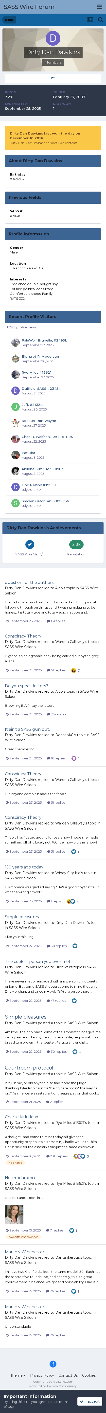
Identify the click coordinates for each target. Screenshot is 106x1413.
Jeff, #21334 (32, 405)
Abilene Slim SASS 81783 (43, 469)
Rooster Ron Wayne (39, 421)
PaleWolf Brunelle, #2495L (44, 340)
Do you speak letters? (26, 686)
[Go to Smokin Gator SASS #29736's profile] (15, 503)
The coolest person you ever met (38, 961)
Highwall (62, 967)
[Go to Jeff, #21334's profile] (15, 407)
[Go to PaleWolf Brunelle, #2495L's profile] (15, 342)
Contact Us (68, 1375)
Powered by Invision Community (53, 1386)
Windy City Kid (67, 873)
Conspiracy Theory (23, 636)
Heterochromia (20, 1177)
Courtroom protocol (29, 1068)
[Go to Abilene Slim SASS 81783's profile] (15, 471)
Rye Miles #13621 (37, 372)
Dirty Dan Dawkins (21, 588)
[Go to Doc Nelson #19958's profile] (15, 487)
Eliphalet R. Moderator (40, 356)
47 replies (58, 1001)
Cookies (89, 1375)
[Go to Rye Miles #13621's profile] (15, 374)
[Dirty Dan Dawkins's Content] (53, 78)
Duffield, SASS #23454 (41, 388)
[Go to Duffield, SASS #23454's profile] (15, 391)
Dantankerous (67, 1257)
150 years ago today (24, 867)
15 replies (57, 621)
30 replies (58, 946)
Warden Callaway (70, 641)
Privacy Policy (42, 1375)
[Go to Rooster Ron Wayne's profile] (15, 423)
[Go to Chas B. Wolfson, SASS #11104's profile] (15, 439)
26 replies (57, 1291)
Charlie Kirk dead (21, 1117)
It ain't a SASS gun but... (28, 729)
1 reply (55, 901)
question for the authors (29, 582)
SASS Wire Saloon (20, 647)
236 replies (59, 1156)
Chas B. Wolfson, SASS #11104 (47, 437)
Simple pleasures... (23, 916)
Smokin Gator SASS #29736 (45, 501)
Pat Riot (28, 453)
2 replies (56, 1102)
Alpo (59, 588)
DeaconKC (64, 735)
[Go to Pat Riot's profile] (15, 455)
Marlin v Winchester (24, 1252)
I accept (92, 1401)
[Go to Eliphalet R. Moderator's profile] (15, 358)
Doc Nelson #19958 (39, 485)
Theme (17, 1375)
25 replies (58, 714)
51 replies (57, 670)
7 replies (56, 1230)
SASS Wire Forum (29, 6)
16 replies (58, 758)
